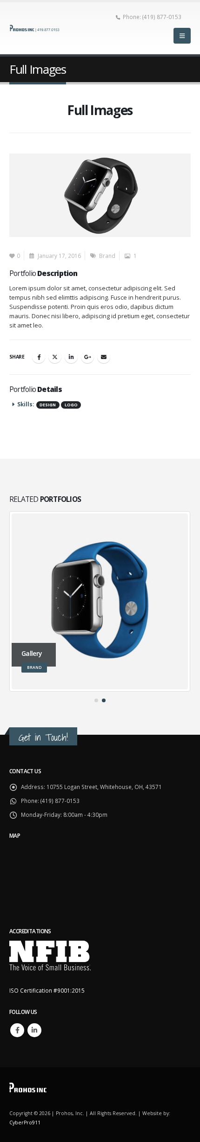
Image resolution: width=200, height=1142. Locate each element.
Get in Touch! (43, 737)
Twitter (54, 356)
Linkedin (34, 1030)
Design (48, 405)
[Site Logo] (34, 28)
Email (103, 356)
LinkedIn (71, 356)
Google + (87, 356)
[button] (182, 36)
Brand (107, 255)
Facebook (38, 356)
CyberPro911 (24, 1122)
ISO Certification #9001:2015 (47, 990)
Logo (71, 405)
